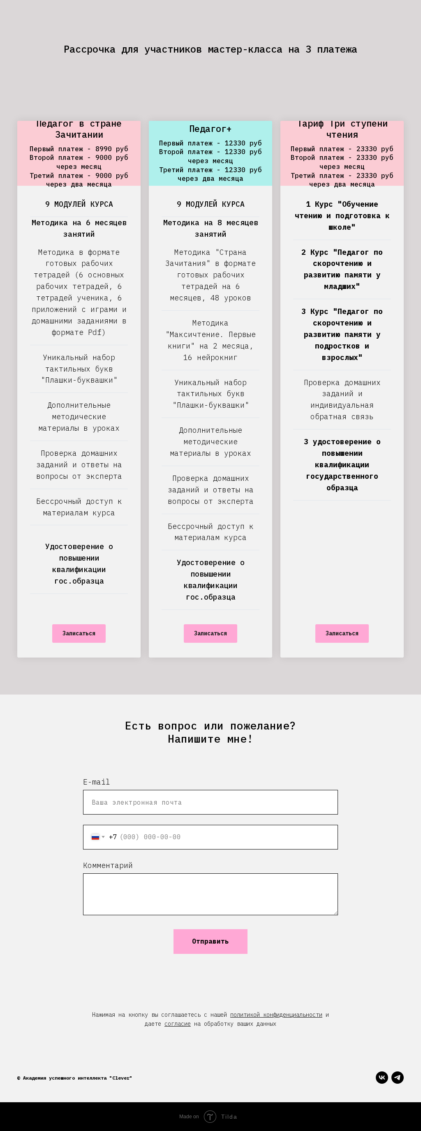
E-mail (96, 782)
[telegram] (397, 1077)
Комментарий (108, 865)
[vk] (382, 1077)
